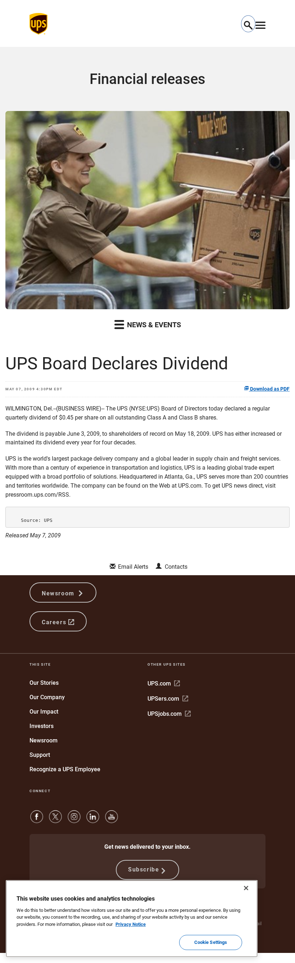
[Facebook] (37, 820)
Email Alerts (133, 566)
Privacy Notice (130, 924)
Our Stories (44, 682)
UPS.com (164, 683)
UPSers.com (168, 698)
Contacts (176, 566)
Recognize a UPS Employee (65, 769)
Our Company (47, 697)
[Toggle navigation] (260, 23)
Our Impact (44, 711)
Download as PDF (269, 389)
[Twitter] (55, 820)
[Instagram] (74, 820)
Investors (42, 726)
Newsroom (59, 593)
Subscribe (143, 869)
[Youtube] (111, 820)
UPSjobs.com (169, 713)
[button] (248, 23)
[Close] (246, 888)
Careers (55, 622)
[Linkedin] (93, 820)
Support (40, 754)
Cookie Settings (210, 942)
